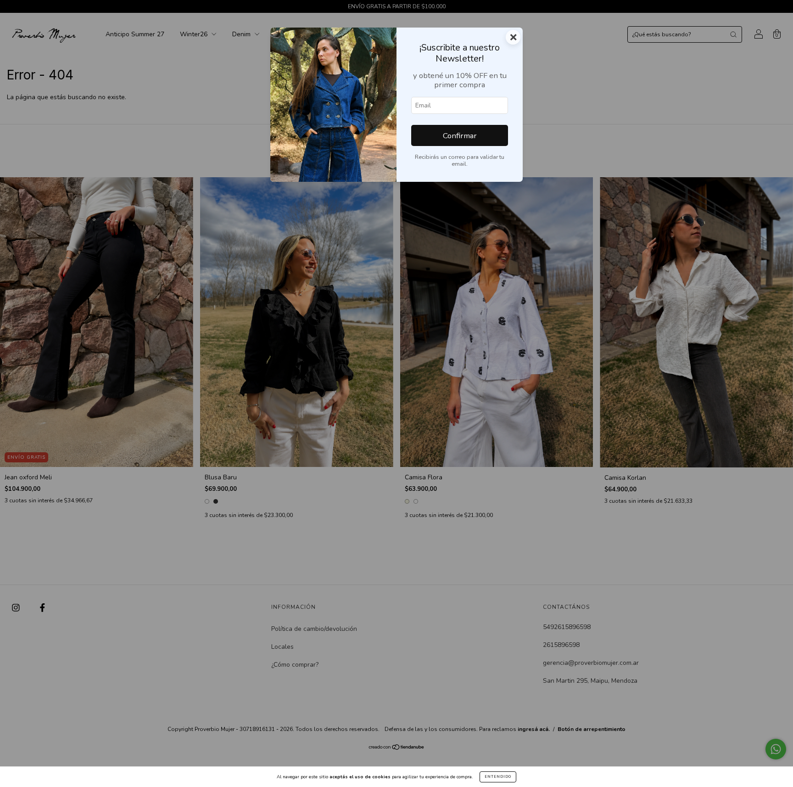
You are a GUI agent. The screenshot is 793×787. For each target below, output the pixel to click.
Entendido (498, 776)
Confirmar (460, 135)
